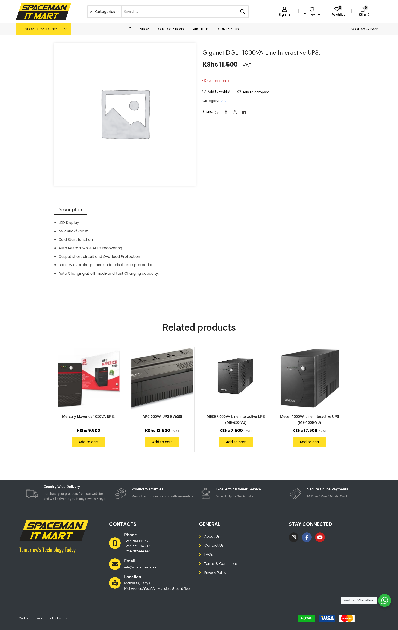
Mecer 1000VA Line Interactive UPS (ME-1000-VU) (309, 419)
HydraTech (60, 618)
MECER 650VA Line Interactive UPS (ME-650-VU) (236, 419)
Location (132, 576)
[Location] (115, 583)
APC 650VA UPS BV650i (162, 416)
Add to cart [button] (88, 441)
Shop (144, 29)
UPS (223, 100)
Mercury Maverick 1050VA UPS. (88, 416)
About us (201, 29)
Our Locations (171, 29)
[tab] (70, 209)
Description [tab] (70, 209)
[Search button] (242, 11)
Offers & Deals (367, 29)
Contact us (228, 29)
